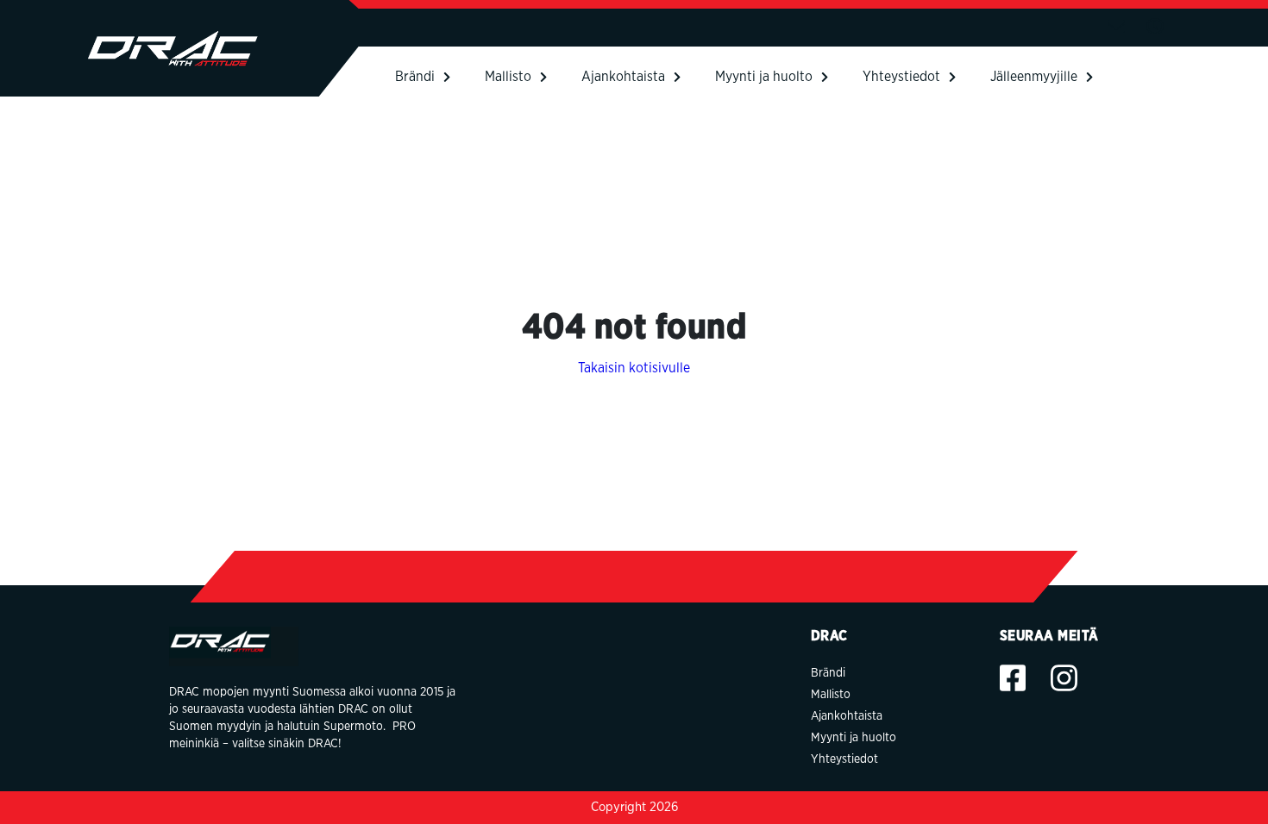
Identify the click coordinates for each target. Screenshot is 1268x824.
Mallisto (508, 77)
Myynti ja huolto (764, 77)
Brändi (415, 77)
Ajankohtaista (623, 77)
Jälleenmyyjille (1033, 77)
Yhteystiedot (901, 77)
